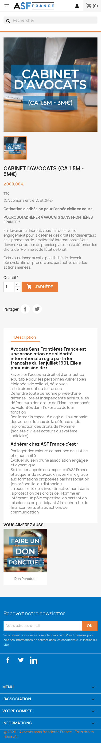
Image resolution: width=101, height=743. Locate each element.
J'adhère (40, 286)
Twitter (20, 660)
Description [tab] (25, 337)
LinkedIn (33, 660)
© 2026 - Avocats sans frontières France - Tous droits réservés (49, 734)
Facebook (8, 660)
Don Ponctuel (25, 578)
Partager (25, 309)
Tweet (37, 309)
